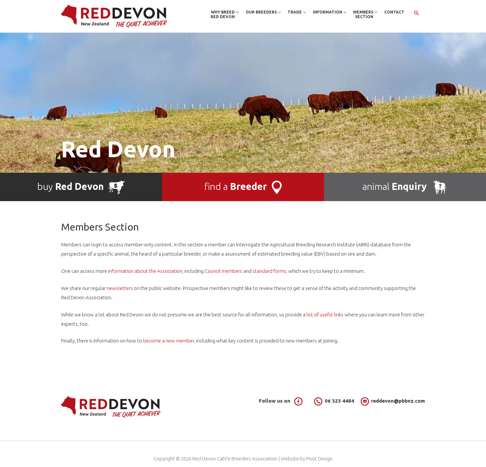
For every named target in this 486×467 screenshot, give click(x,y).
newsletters (120, 288)
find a (235, 186)
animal (394, 186)
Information (327, 12)
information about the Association (145, 271)
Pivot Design (319, 458)
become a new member (168, 340)
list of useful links (325, 314)
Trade (295, 12)
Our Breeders (261, 12)
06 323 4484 (339, 401)
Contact (394, 12)
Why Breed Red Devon (223, 14)
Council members (223, 271)
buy (70, 186)
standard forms (269, 271)
